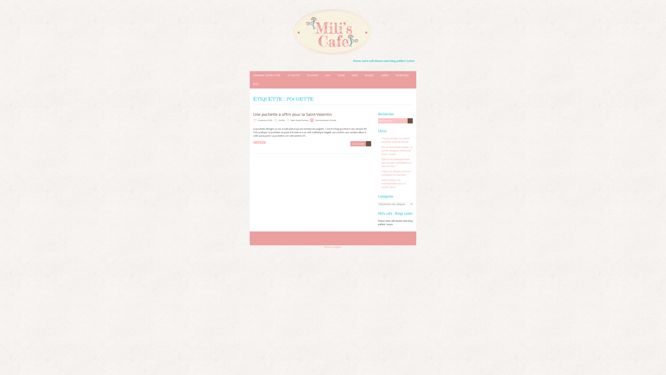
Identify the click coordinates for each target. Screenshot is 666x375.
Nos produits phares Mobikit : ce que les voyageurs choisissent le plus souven (397, 151)
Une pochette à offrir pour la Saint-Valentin (292, 114)
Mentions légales (333, 247)
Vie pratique (402, 75)
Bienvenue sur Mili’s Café (266, 75)
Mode (355, 75)
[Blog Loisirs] (333, 8)
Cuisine (341, 75)
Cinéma (385, 75)
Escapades (313, 75)
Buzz (256, 84)
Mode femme (302, 120)
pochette (261, 142)
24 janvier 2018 (265, 120)
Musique (369, 75)
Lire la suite (358, 143)
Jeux (328, 75)
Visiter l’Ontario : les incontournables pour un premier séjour (393, 184)
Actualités (293, 75)
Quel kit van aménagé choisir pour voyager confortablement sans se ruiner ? (396, 163)
